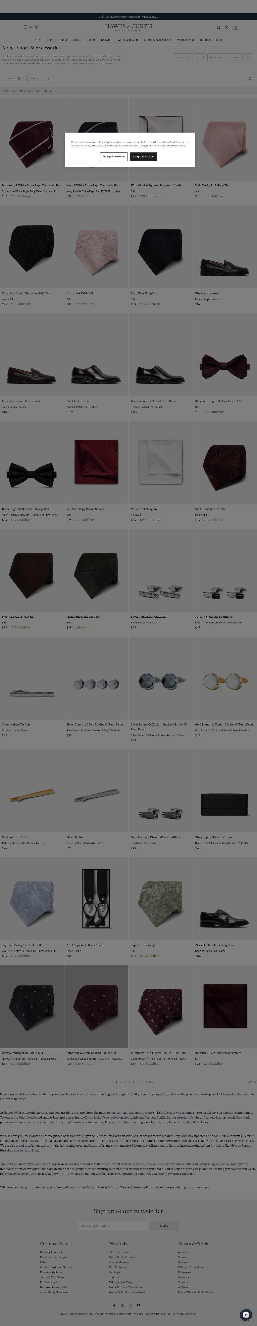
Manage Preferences (114, 156)
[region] (130, 150)
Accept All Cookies (143, 156)
